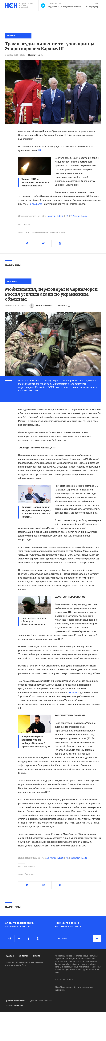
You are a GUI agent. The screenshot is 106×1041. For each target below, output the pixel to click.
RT (39, 150)
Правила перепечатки (15, 1001)
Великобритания (40, 232)
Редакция (9, 956)
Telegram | (76, 216)
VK (67, 216)
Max (84, 216)
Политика (29, 874)
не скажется (35, 204)
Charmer (19, 1005)
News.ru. (73, 692)
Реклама (36, 956)
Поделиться (34, 55)
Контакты (23, 956)
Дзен (60, 216)
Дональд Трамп (57, 232)
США (27, 232)
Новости (51, 216)
